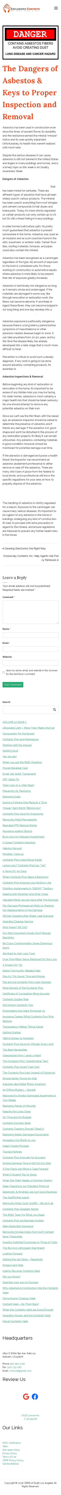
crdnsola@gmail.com (20, 1371)
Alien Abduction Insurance (18, 1226)
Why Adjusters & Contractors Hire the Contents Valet (30, 1290)
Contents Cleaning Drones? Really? (23, 1128)
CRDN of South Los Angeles (38, 1483)
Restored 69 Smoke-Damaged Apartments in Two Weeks (29, 1098)
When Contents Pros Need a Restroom (25, 877)
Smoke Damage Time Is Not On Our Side (27, 1163)
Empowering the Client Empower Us (24, 1010)
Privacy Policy (10, 1453)
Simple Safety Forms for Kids (20, 1078)
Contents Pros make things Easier (22, 859)
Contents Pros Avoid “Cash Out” (21, 1066)
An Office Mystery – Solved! (19, 1089)
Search (6, 702)
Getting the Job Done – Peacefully (23, 1259)
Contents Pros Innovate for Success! (24, 1157)
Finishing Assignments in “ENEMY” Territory (28, 888)
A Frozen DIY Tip (12, 965)
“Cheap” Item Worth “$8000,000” (22, 808)
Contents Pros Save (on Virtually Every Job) (28, 1044)
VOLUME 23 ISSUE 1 (15, 722)
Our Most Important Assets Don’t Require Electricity (27, 935)
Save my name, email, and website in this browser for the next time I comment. (32, 672)
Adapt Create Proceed (16, 1146)
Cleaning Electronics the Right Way (25, 548)
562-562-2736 (17, 1364)
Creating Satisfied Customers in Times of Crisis (30, 1242)
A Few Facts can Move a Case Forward (25, 1168)
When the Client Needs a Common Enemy (27, 1180)
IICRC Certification (12, 1443)
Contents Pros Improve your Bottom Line (27, 882)
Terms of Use (9, 1457)
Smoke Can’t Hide (13, 1265)
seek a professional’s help (32, 368)
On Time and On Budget (17, 1117)
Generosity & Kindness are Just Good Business (30, 1191)
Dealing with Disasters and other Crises (25, 894)
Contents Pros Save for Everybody (23, 813)
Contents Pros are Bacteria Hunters (23, 1220)
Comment (9, 597)
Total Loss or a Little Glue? (18, 785)
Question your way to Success (20, 1282)
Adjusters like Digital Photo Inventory (24, 1084)
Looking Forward (12, 1253)
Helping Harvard (12, 848)
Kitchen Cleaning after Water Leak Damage (28, 915)
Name (6, 629)
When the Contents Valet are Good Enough (28, 1309)
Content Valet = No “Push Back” (21, 1304)
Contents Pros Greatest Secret (20, 1209)
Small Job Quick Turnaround (19, 773)
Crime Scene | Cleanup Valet (19, 1298)
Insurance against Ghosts (17, 831)
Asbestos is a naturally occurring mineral (26, 186)
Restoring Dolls (11, 796)
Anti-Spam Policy (11, 1450)
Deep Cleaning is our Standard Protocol (26, 1186)
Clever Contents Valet (15, 1321)
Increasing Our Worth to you (19, 1140)
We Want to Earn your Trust (19, 953)
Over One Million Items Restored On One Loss (30, 959)
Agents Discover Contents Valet (21, 1270)
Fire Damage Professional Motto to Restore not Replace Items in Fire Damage (28, 908)
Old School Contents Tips (18, 1005)
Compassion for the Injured (18, 733)
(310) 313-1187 (14, 1367)
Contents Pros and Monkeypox (21, 739)
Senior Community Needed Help (22, 970)
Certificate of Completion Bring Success (26, 993)
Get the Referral (11, 1464)
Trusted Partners (12, 1151)
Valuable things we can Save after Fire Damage (30, 899)
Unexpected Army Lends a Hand (22, 1055)
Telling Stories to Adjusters (18, 1038)
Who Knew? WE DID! (15, 927)
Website (7, 657)
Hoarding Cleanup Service (18, 921)
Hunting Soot (10, 750)
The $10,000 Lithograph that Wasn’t (24, 1248)
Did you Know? (11, 1276)
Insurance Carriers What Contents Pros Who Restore (28, 1019)
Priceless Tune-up (13, 854)
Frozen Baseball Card (15, 768)
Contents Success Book (17, 1123)
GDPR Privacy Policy (13, 1460)
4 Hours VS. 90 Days (15, 871)
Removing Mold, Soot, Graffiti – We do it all (28, 1203)
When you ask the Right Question (22, 762)
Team (5, 1446)
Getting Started (12, 1032)
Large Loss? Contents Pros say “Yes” (24, 865)
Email (6, 643)
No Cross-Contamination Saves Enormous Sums (27, 945)
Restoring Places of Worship (19, 1105)
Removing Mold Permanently (20, 819)
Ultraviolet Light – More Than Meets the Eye (28, 727)
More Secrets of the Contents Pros (23, 987)
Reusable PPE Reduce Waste (20, 825)
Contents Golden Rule (15, 999)
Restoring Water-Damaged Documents (26, 1134)
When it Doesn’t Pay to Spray (20, 1174)
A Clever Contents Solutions (19, 842)
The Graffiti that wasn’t (16, 1197)
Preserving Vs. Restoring (17, 790)
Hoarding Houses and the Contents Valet (27, 1315)
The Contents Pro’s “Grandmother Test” (25, 1061)
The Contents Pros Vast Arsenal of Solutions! (29, 1072)
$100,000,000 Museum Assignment (23, 836)
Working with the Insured (17, 745)
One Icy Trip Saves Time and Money (24, 976)
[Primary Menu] (55, 8)
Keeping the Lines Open (17, 1111)
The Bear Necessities (15, 1049)
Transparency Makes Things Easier (23, 1026)
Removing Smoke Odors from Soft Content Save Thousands (28, 1234)
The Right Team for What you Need (23, 1214)
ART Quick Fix (11, 779)
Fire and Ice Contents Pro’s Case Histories (27, 982)
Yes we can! (10, 756)
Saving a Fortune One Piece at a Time (25, 802)
